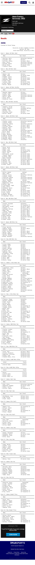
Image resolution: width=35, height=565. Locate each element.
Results (5, 33)
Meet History (4, 30)
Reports (11, 33)
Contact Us (10, 552)
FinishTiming (10, 27)
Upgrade (23, 2)
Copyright (16, 545)
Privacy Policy (16, 552)
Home (2, 33)
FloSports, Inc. (21, 545)
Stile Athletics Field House (17, 23)
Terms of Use (23, 552)
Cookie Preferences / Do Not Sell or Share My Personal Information (17, 554)
